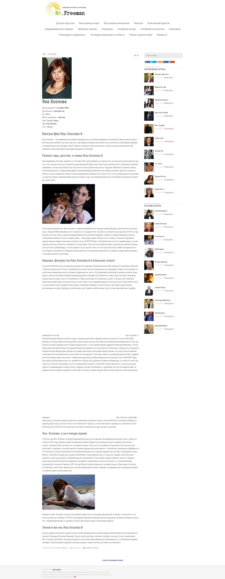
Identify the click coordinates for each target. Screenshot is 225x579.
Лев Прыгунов (160, 313)
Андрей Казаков (161, 275)
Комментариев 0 (92, 548)
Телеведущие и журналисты (72, 34)
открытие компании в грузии (112, 560)
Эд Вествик (159, 138)
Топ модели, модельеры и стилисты (107, 34)
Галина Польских (161, 224)
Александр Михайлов (162, 300)
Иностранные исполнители (116, 23)
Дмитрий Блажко (161, 326)
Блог (44, 54)
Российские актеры (126, 29)
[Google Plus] (172, 62)
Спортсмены (175, 29)
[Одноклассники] (160, 62)
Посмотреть (168, 78)
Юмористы (162, 34)
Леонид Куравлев (161, 211)
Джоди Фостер (160, 176)
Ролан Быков (159, 236)
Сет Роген (158, 164)
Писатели (138, 23)
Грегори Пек (159, 151)
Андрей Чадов (160, 287)
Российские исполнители (152, 29)
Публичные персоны (87, 29)
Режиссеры (107, 29)
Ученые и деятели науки (140, 34)
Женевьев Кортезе (161, 100)
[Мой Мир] (166, 62)
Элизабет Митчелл (162, 74)
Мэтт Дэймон (160, 125)
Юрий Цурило (159, 249)
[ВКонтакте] (147, 62)
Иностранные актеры (89, 23)
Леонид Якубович (161, 262)
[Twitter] (153, 62)
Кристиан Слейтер (161, 113)
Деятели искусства (65, 23)
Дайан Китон (159, 189)
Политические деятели (158, 23)
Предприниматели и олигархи (59, 29)
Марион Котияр (160, 87)
